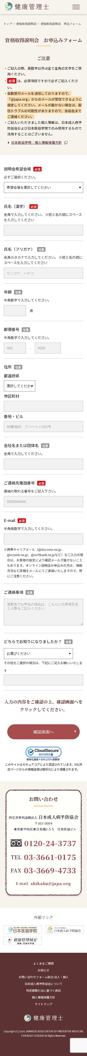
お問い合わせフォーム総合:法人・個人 (44, 977)
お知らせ (43, 970)
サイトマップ (43, 1004)
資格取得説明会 (26, 24)
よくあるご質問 (43, 963)
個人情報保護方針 (43, 997)
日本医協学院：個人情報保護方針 (36, 142)
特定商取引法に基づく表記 (43, 990)
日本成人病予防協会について (43, 984)
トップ (7, 24)
